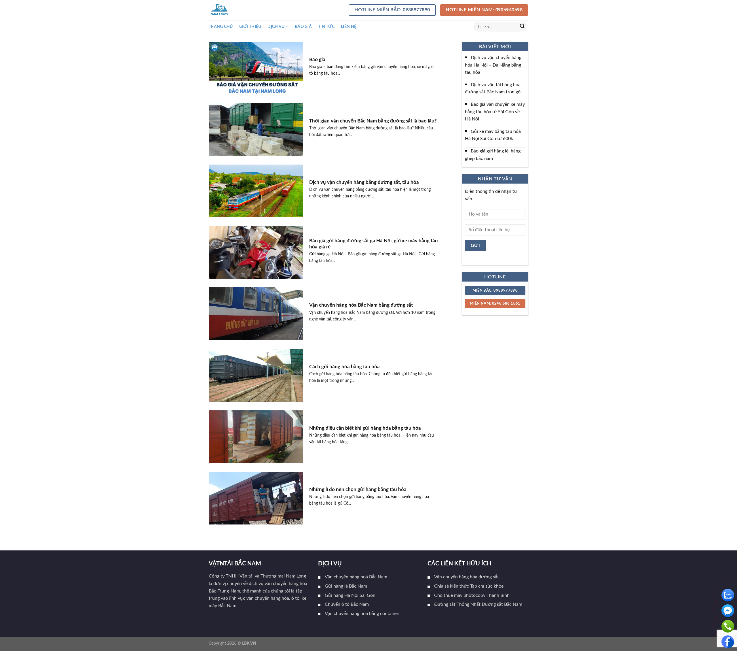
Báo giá (303, 26)
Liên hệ (348, 26)
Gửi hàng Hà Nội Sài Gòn (350, 595)
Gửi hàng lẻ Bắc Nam (346, 586)
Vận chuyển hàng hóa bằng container (362, 613)
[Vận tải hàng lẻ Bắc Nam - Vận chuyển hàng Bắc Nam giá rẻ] (237, 10)
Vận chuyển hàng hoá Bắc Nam (356, 577)
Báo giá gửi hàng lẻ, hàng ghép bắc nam (493, 155)
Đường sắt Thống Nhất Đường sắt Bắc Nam (478, 604)
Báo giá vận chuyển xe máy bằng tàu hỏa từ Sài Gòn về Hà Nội (495, 111)
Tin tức (326, 26)
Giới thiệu (250, 26)
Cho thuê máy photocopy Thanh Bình (472, 595)
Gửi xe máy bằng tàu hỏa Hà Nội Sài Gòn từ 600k (493, 135)
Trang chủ (221, 26)
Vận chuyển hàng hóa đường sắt (466, 577)
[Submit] (522, 27)
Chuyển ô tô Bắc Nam (347, 604)
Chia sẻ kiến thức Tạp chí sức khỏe (469, 586)
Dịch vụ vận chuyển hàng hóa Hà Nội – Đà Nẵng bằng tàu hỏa (493, 65)
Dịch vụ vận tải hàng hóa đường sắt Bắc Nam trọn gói (493, 88)
